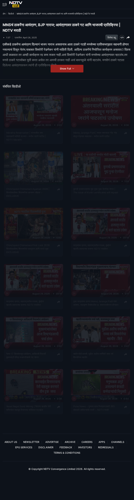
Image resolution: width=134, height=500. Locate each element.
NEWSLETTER (31, 441)
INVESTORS (85, 447)
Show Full (66, 68)
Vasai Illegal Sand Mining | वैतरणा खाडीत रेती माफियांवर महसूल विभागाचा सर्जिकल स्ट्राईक (28, 408)
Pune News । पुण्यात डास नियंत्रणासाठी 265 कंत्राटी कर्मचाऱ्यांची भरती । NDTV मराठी (94, 408)
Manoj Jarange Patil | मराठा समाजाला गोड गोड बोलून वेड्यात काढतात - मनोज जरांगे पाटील (95, 134)
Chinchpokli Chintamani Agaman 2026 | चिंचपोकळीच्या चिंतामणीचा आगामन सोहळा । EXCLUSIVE (28, 192)
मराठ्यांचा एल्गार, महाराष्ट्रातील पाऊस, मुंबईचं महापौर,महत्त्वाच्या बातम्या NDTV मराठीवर (92, 247)
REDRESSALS (106, 447)
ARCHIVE (70, 441)
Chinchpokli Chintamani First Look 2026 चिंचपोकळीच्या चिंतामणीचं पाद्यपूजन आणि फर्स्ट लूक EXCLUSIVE (28, 249)
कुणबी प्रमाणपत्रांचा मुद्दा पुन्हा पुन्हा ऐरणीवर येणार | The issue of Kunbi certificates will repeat (95, 190)
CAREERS (86, 441)
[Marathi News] (16, 3)
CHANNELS (117, 441)
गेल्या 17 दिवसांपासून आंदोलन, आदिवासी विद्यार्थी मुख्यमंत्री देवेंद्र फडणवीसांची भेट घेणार (26, 355)
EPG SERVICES (23, 447)
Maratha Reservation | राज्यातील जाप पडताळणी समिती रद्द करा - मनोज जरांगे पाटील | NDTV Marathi (26, 136)
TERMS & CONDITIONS (67, 452)
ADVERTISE (52, 441)
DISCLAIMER (45, 447)
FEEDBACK (65, 447)
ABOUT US (11, 441)
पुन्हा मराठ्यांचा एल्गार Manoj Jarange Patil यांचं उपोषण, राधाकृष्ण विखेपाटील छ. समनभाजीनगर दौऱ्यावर (95, 303)
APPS (102, 441)
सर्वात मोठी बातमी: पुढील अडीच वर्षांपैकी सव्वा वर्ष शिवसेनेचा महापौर (93, 355)
